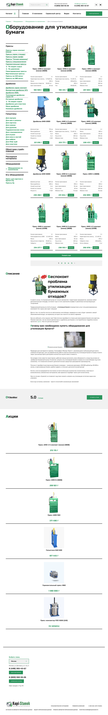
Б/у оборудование (15, 175)
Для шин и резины (13, 120)
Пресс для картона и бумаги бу (14, 179)
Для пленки (10, 125)
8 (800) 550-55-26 (62, 6)
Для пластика (11, 144)
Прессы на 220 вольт (14, 76)
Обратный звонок (94, 13)
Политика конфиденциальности (88, 709)
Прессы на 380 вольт (14, 78)
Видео (66, 14)
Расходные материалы (11, 158)
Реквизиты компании (78, 706)
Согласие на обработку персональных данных (19, 709)
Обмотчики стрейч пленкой (15, 150)
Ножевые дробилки (14, 109)
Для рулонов (11, 127)
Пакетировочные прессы (16, 71)
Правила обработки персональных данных (65, 709)
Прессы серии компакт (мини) (15, 51)
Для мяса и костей (13, 137)
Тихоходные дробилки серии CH (15, 96)
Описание (13, 273)
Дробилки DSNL (12, 93)
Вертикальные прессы (15, 74)
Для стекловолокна (14, 132)
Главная (25, 14)
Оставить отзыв (94, 397)
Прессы (9, 46)
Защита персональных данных (43, 709)
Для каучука (11, 118)
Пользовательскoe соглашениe (59, 706)
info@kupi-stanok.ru (80, 3)
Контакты (77, 14)
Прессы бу (10, 183)
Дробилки (10, 84)
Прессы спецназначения (16, 62)
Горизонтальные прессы (16, 64)
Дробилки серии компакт (16, 88)
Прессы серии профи (14, 57)
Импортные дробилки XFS (17, 90)
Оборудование (13, 164)
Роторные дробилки (14, 99)
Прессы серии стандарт (16, 54)
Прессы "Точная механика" (17, 59)
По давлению (13, 69)
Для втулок (10, 134)
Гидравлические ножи (15, 130)
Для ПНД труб (11, 142)
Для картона (11, 123)
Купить (46, 90)
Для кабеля (10, 139)
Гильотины (11, 114)
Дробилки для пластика (16, 104)
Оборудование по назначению (15, 168)
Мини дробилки (12, 106)
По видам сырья (15, 66)
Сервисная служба (16, 681)
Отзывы (11, 397)
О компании (37, 14)
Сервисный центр (53, 14)
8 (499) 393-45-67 (81, 6)
